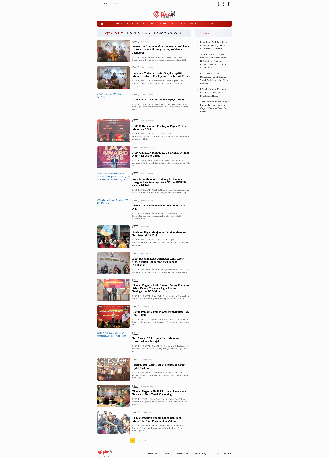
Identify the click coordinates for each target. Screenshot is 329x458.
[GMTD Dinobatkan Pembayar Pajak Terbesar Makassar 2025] (113, 130)
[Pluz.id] (164, 13)
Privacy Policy (200, 454)
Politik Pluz (132, 24)
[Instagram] (228, 3)
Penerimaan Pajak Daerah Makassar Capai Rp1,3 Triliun (158, 366)
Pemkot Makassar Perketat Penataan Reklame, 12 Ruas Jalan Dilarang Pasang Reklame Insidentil (161, 49)
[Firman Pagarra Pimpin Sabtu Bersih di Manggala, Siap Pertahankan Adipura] (113, 422)
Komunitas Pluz (197, 24)
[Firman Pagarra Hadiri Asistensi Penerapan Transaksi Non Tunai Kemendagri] (113, 396)
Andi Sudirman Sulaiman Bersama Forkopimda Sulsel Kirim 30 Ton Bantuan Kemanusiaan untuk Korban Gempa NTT (213, 61)
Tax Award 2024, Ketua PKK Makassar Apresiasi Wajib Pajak (156, 340)
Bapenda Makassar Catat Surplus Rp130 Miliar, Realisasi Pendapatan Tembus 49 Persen (161, 74)
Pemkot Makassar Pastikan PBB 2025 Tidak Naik (159, 207)
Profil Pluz (214, 24)
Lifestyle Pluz (178, 24)
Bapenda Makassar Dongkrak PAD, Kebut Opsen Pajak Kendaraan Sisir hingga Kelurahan (158, 261)
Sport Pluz (162, 24)
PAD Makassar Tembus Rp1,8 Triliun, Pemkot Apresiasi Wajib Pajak (160, 154)
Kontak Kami (182, 454)
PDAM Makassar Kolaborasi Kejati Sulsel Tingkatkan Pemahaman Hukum (213, 92)
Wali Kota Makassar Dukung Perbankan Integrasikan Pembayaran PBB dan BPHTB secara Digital (159, 182)
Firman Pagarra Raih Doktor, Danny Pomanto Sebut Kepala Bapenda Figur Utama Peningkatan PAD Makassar (160, 288)
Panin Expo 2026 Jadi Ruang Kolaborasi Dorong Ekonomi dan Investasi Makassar (213, 45)
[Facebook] (218, 3)
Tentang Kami (152, 454)
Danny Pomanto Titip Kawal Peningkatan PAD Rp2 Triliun (160, 313)
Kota (135, 41)
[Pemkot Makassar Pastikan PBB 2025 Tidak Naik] (113, 210)
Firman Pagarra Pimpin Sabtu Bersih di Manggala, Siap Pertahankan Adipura (156, 419)
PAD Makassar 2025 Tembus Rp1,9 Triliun (158, 99)
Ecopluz (118, 24)
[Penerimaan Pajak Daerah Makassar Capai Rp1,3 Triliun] (113, 369)
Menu (99, 3)
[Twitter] (223, 3)
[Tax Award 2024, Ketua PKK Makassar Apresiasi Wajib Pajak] (113, 343)
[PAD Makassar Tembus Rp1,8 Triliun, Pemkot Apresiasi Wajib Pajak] (113, 157)
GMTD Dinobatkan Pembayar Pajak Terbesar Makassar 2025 (160, 128)
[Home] (105, 452)
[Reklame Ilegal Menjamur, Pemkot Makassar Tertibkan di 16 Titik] (113, 236)
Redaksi (167, 454)
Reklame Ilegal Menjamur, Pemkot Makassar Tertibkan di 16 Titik (160, 234)
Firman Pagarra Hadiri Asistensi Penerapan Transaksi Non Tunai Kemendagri (159, 393)
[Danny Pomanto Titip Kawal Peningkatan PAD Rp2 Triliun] (113, 316)
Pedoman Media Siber (221, 454)
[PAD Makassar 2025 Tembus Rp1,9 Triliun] (113, 104)
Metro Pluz (147, 24)
